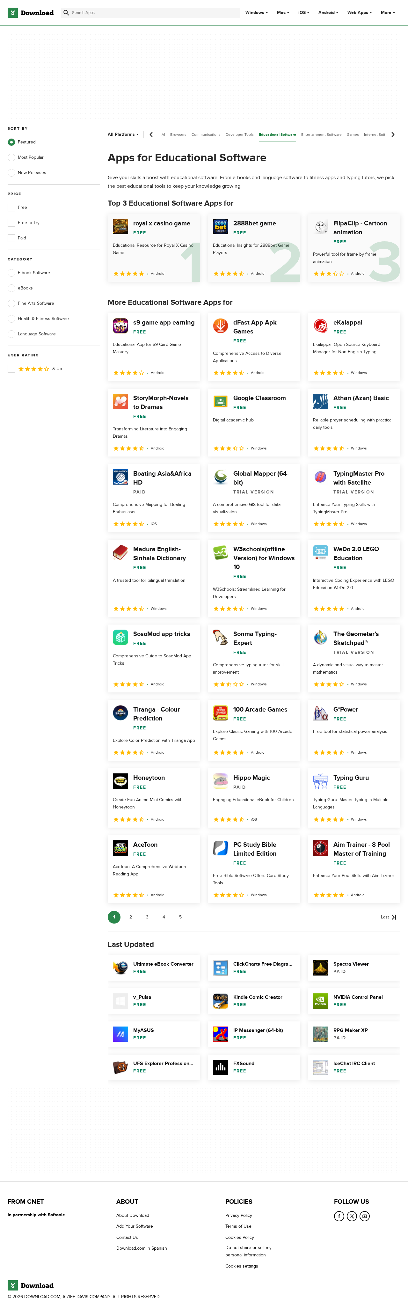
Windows (254, 13)
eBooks (25, 288)
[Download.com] (31, 13)
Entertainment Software (321, 134)
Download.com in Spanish (141, 1248)
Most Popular (31, 157)
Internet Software (379, 134)
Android (326, 13)
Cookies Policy (239, 1237)
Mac (281, 13)
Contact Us (127, 1237)
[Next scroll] (392, 134)
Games (353, 134)
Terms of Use (238, 1226)
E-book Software (34, 272)
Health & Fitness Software (43, 318)
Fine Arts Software (36, 303)
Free (22, 207)
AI (163, 134)
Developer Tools (240, 134)
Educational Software (277, 134)
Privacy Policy (238, 1215)
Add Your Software (134, 1226)
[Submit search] (66, 13)
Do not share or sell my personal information (248, 1251)
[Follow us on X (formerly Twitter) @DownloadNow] (352, 1216)
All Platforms (121, 134)
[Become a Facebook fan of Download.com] (339, 1216)
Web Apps (357, 13)
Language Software (37, 334)
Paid (22, 238)
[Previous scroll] (151, 134)
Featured (27, 142)
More (386, 12)
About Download (132, 1215)
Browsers (178, 134)
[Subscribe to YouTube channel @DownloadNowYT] (365, 1216)
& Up (57, 368)
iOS (302, 13)
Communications (206, 134)
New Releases (32, 172)
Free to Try (29, 222)
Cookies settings (241, 1266)
